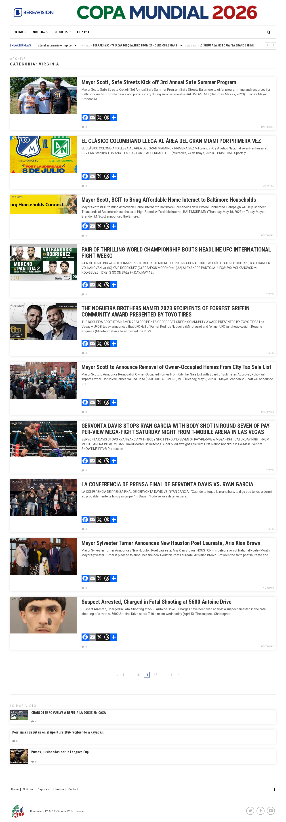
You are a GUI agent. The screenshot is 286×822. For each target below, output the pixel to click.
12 (155, 675)
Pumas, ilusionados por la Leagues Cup (60, 751)
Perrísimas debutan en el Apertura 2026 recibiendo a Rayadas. (58, 732)
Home (15, 789)
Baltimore (267, 127)
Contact (73, 789)
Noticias (39, 32)
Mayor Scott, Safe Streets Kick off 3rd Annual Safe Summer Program (159, 82)
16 (170, 675)
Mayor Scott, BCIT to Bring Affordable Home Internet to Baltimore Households (169, 200)
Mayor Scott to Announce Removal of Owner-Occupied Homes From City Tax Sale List (176, 367)
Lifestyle (83, 32)
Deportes (61, 32)
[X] (99, 118)
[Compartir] (113, 118)
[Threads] (106, 118)
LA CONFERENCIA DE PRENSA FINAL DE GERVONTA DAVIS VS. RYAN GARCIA (167, 484)
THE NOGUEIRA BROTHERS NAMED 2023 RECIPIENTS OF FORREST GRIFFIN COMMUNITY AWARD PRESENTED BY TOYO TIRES (166, 311)
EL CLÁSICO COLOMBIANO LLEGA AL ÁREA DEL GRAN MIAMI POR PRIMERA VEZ (171, 141)
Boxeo (270, 294)
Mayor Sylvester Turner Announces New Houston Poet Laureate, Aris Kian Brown (171, 543)
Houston (268, 588)
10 (138, 675)
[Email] (92, 118)
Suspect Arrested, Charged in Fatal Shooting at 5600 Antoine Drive (158, 602)
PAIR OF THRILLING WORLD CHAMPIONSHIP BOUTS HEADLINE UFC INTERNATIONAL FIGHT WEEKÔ (176, 252)
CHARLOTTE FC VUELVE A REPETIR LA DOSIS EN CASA (68, 712)
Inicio (22, 32)
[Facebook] (85, 118)
